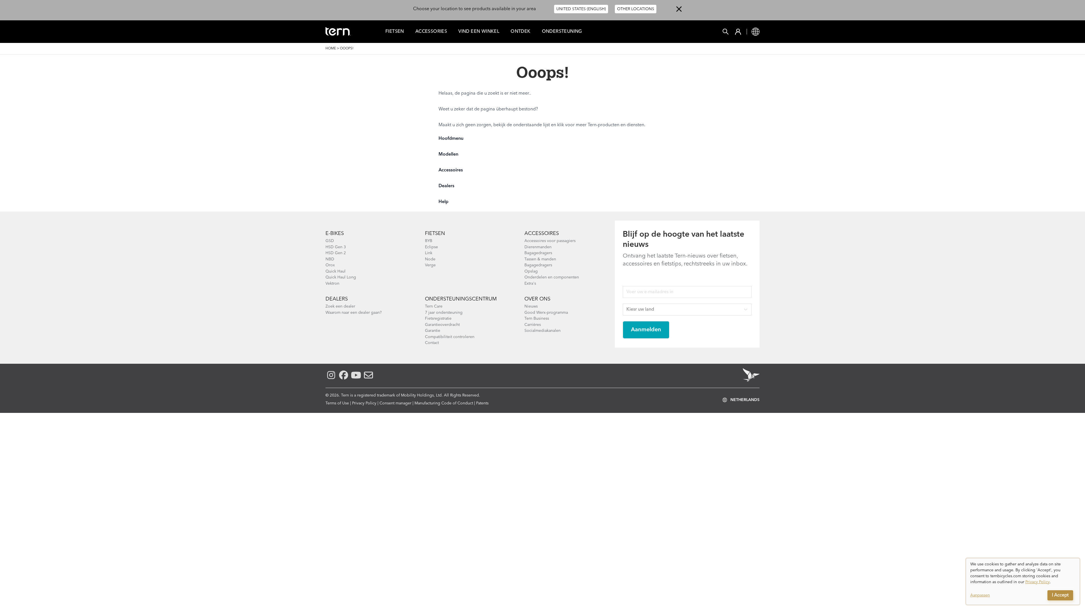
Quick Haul (336, 271)
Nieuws (531, 306)
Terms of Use (337, 403)
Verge (430, 265)
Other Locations (635, 9)
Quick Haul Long (341, 277)
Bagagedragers (538, 253)
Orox (330, 265)
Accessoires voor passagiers (550, 241)
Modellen (448, 154)
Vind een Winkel (478, 31)
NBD (330, 259)
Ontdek (520, 31)
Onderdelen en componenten (551, 277)
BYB (428, 241)
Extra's (530, 284)
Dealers (446, 186)
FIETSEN (394, 31)
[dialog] (1022, 581)
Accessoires (451, 170)
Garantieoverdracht (442, 325)
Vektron (332, 284)
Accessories (431, 31)
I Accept (1060, 595)
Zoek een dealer (340, 306)
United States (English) (581, 9)
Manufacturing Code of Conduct (444, 403)
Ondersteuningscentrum (461, 299)
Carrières (532, 325)
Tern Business (536, 319)
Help (443, 202)
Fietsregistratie (438, 319)
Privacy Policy (364, 403)
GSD (330, 241)
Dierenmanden (538, 247)
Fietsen (435, 233)
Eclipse (431, 247)
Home (331, 48)
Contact (432, 343)
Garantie (432, 331)
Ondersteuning (562, 31)
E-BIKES (335, 233)
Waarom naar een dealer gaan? (354, 313)
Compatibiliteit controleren (449, 337)
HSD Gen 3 (336, 247)
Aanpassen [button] (980, 595)
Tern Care (433, 306)
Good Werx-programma (546, 313)
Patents (482, 403)
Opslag (531, 271)
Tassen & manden (540, 259)
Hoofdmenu (451, 138)
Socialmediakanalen (542, 331)
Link (428, 253)
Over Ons (537, 299)
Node (430, 259)
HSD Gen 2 (336, 253)
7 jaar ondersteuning (444, 313)
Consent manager (395, 403)
